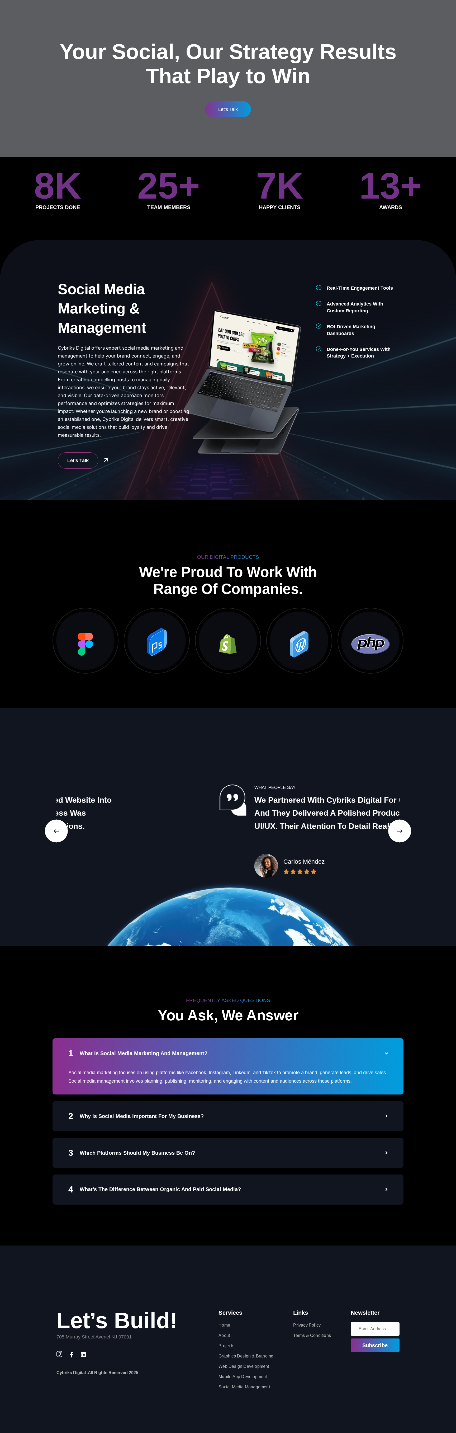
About (224, 1335)
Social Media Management (244, 1387)
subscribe (375, 1345)
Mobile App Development (242, 1376)
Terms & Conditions (312, 1335)
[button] (56, 831)
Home (224, 1325)
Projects (226, 1345)
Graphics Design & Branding (245, 1356)
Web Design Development (243, 1366)
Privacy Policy (307, 1325)
